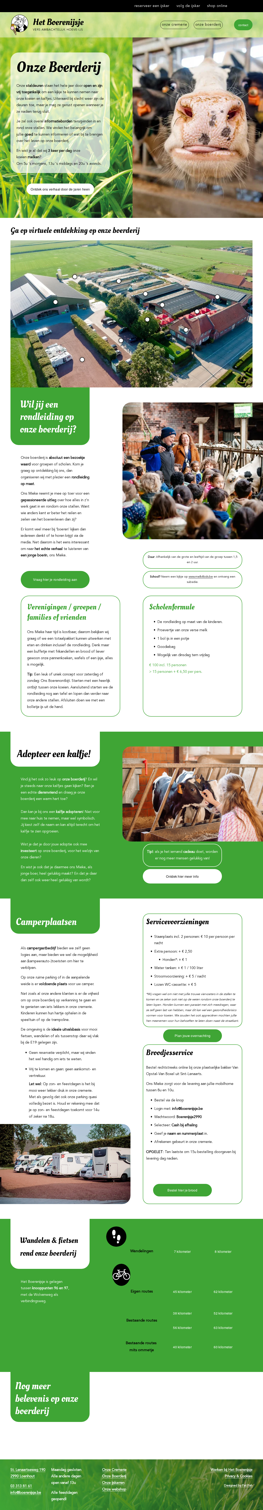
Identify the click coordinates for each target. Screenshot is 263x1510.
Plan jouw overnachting (192, 1035)
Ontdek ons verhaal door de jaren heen (60, 189)
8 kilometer (223, 1251)
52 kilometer (223, 1313)
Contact (243, 25)
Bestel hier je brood (182, 1190)
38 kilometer (182, 1313)
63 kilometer (223, 1327)
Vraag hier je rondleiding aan (55, 579)
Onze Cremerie (174, 25)
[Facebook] (250, 6)
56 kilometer (182, 1327)
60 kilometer (223, 1347)
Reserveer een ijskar (151, 6)
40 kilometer (182, 1347)
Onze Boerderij (208, 25)
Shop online (217, 6)
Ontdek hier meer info (182, 876)
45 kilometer (182, 1291)
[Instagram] (243, 6)
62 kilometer (223, 1291)
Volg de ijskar (188, 6)
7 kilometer (182, 1251)
